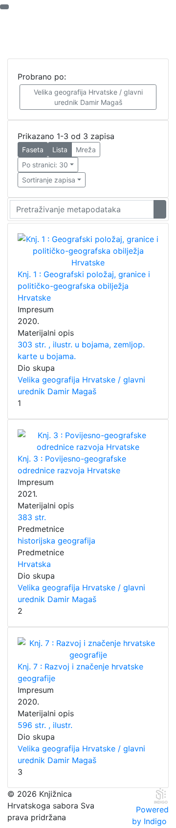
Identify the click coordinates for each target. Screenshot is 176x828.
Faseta (33, 149)
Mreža (86, 149)
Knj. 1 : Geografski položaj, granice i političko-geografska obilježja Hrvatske (84, 286)
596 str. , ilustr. (45, 725)
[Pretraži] (160, 209)
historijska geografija (56, 540)
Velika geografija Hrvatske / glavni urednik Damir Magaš (88, 97)
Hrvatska (34, 564)
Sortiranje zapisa (48, 180)
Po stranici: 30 (45, 165)
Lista (59, 149)
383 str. (32, 517)
